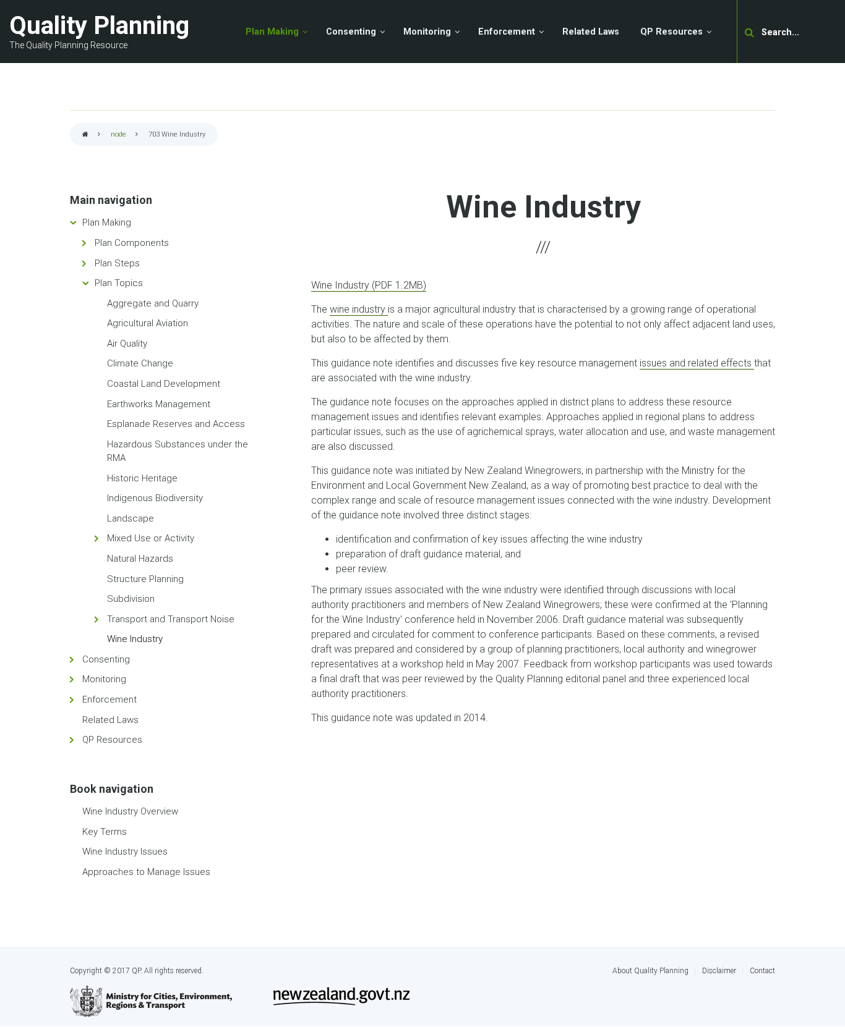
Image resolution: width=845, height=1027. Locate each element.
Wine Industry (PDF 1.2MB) (368, 285)
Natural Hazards (140, 558)
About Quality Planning (650, 970)
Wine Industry (135, 639)
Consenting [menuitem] (351, 32)
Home (85, 135)
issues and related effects (697, 363)
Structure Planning (145, 579)
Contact (762, 970)
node (118, 134)
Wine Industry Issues (125, 851)
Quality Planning (99, 25)
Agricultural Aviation (147, 323)
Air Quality (127, 343)
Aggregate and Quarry (153, 303)
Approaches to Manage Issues (146, 871)
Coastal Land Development (163, 383)
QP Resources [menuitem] (671, 32)
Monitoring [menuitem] (427, 32)
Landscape (130, 518)
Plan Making (106, 222)
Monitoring (104, 679)
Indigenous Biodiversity (155, 498)
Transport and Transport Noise (170, 619)
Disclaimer (719, 970)
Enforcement (109, 699)
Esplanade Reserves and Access (176, 423)
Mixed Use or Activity (150, 538)
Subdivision (131, 598)
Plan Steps (117, 263)
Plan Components (132, 242)
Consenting (106, 659)
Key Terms (104, 831)
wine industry (359, 309)
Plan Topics (119, 283)
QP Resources (112, 739)
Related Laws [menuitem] (590, 32)
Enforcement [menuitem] (506, 32)
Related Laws (110, 719)
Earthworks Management (158, 404)
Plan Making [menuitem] (272, 32)
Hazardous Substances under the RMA (177, 451)
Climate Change (140, 363)
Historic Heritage (142, 478)
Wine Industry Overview (130, 811)
